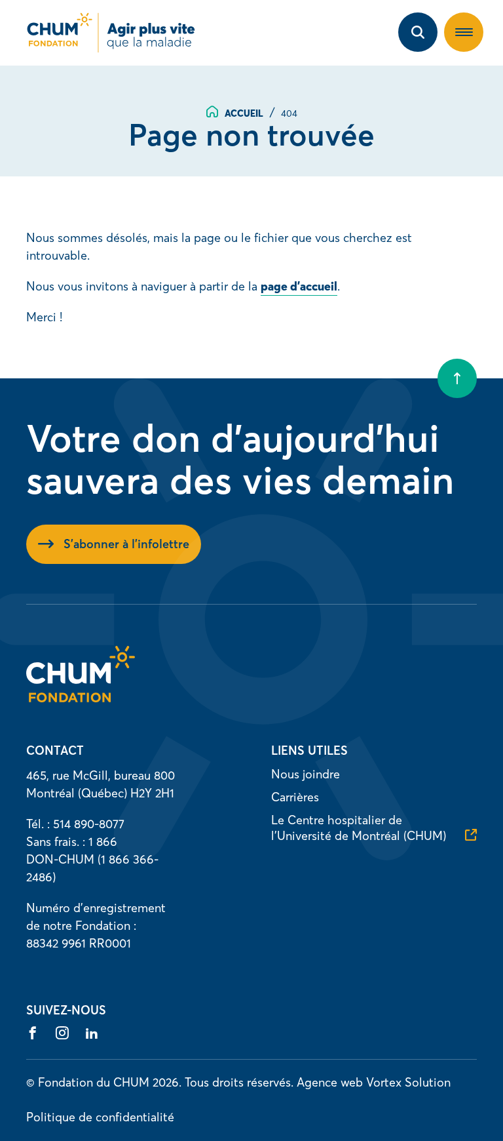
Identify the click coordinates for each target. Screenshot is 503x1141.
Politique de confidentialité (100, 1117)
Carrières (295, 797)
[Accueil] (80, 698)
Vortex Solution (408, 1082)
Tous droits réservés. (239, 1082)
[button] (463, 32)
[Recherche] (418, 32)
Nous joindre (305, 774)
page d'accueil (299, 286)
